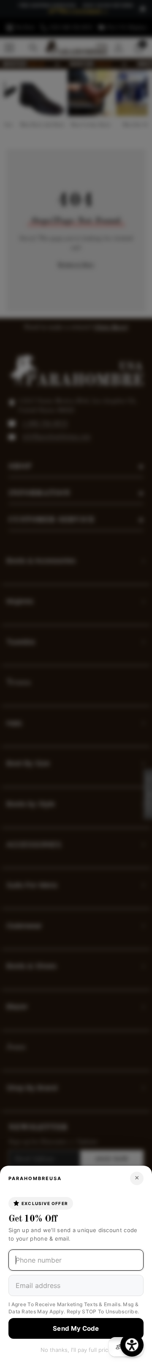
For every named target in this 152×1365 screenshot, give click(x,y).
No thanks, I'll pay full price (76, 1349)
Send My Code (76, 1328)
